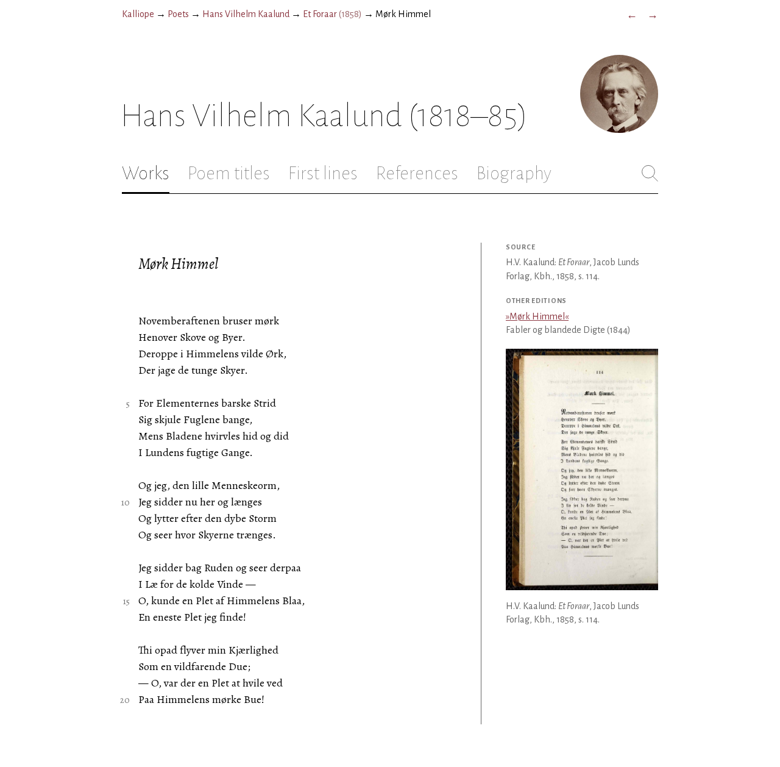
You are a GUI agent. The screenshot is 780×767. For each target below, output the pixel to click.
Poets (178, 14)
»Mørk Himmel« (537, 316)
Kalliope (138, 14)
